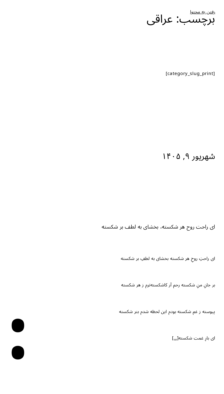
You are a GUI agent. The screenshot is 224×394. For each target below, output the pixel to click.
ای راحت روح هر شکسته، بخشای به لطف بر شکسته (158, 227)
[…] (175, 338)
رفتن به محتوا (202, 12)
